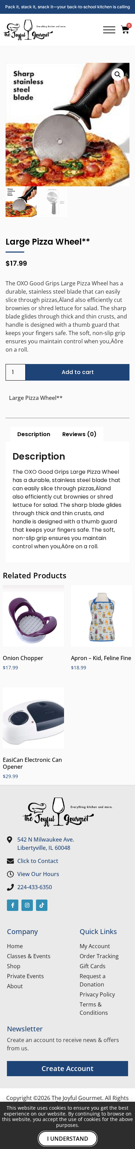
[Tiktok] (41, 905)
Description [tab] (33, 434)
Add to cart (78, 372)
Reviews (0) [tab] (79, 434)
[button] (117, 74)
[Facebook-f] (12, 905)
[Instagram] (27, 905)
